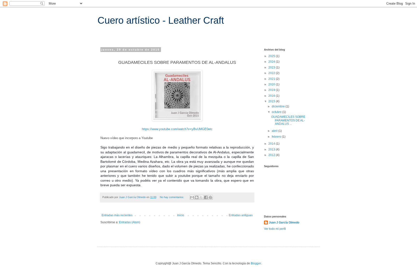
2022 (272, 73)
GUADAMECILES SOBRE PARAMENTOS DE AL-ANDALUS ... (288, 120)
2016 (272, 95)
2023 (272, 67)
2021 (272, 79)
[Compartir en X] (201, 197)
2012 (272, 155)
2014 (272, 143)
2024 (272, 61)
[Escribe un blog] (196, 197)
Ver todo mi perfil (275, 228)
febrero (277, 136)
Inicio (180, 215)
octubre (277, 112)
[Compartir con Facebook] (205, 197)
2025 (272, 56)
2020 (272, 84)
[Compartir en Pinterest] (210, 197)
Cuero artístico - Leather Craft (160, 20)
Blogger (256, 263)
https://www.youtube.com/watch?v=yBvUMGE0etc (177, 129)
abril (275, 131)
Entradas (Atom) (129, 222)
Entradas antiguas (241, 215)
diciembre (278, 106)
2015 (272, 101)
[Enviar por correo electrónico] (192, 197)
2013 (272, 149)
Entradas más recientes (117, 215)
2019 (272, 90)
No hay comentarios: (172, 197)
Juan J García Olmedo (284, 222)
